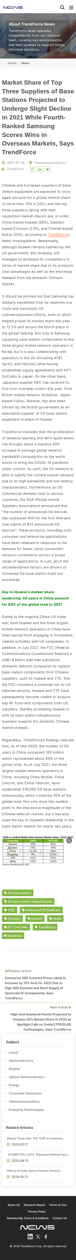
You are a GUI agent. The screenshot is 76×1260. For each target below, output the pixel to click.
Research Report (34, 1204)
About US (14, 1204)
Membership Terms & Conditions (28, 1218)
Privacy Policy (37, 1211)
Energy (14, 1085)
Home (12, 63)
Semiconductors (21, 1061)
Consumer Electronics (25, 1093)
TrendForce (57, 235)
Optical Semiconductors (27, 1077)
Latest (13, 1052)
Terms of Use (57, 1204)
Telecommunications (49, 163)
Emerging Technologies (26, 1110)
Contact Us (60, 1218)
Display (14, 1069)
